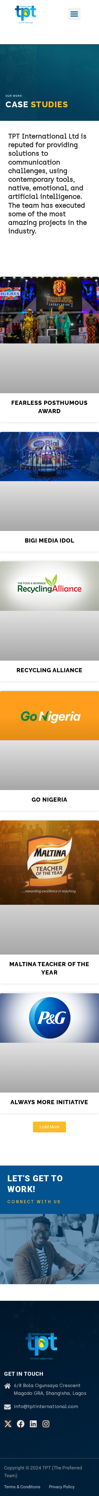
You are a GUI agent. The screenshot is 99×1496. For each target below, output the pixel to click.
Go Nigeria (50, 799)
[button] (74, 14)
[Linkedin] (33, 1424)
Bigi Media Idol (50, 540)
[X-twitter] (8, 1424)
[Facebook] (20, 1424)
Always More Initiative (49, 1102)
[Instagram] (46, 1424)
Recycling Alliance (49, 670)
